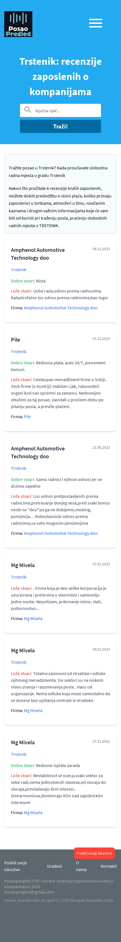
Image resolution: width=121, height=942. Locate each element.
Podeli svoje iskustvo (94, 853)
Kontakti (109, 866)
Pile (27, 416)
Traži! (60, 126)
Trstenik (18, 269)
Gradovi (54, 866)
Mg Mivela (33, 618)
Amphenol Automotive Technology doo (61, 307)
